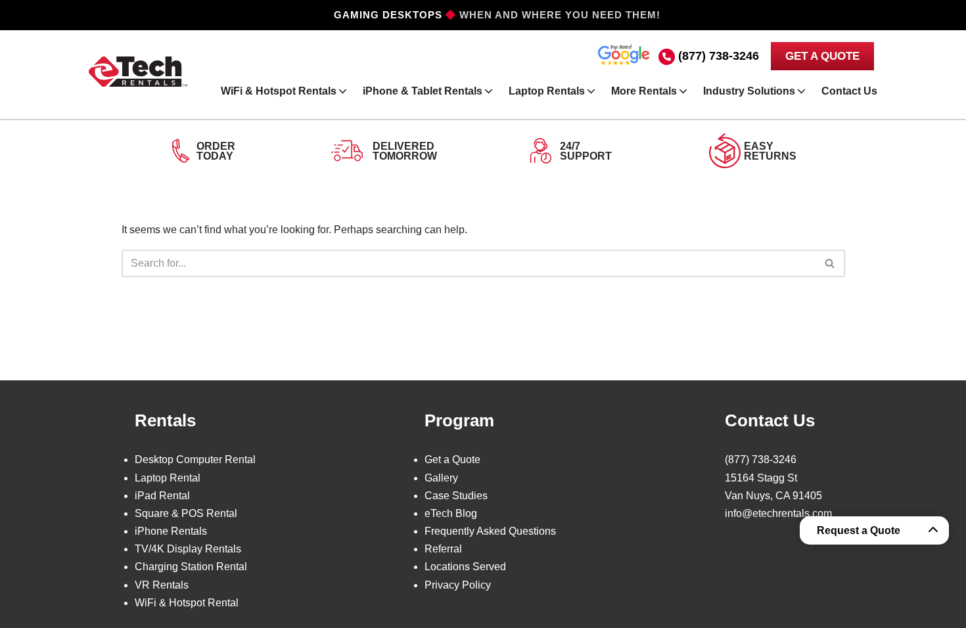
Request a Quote (858, 530)
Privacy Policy (458, 585)
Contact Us (849, 91)
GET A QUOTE (822, 56)
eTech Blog (451, 513)
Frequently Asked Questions (490, 531)
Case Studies (456, 495)
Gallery (441, 477)
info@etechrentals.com (778, 513)
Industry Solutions (749, 91)
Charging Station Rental (191, 566)
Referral (443, 548)
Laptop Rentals (547, 91)
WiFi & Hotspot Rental (187, 602)
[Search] (830, 263)
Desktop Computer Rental (195, 459)
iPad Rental (162, 495)
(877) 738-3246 (718, 55)
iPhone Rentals (171, 531)
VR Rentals (162, 585)
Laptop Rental (167, 477)
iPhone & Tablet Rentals (422, 91)
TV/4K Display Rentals (188, 548)
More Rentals (644, 91)
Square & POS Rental (186, 513)
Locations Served (465, 566)
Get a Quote (452, 459)
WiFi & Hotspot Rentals (278, 91)
